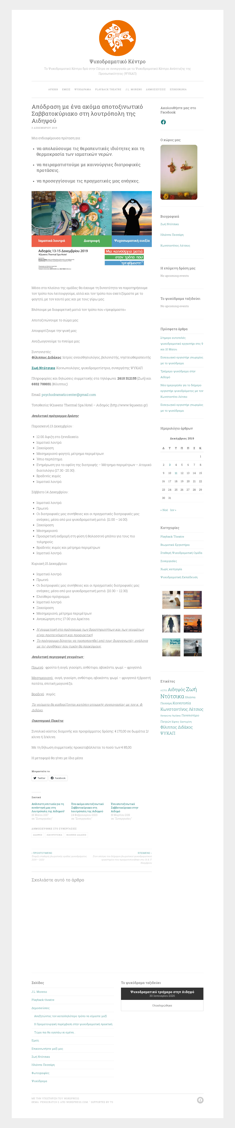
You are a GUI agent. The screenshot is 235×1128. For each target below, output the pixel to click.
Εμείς (66, 89)
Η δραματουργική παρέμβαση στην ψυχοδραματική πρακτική (73, 1024)
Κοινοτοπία (182, 703)
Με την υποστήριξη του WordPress (55, 1098)
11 (176, 473)
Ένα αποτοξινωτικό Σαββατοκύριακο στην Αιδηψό (124, 807)
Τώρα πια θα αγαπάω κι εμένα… (54, 1032)
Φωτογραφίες (40, 1073)
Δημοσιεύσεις (156, 89)
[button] (92, 233)
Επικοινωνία (178, 89)
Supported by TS (101, 1102)
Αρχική (53, 89)
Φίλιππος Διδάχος (76, 835)
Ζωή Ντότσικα (54, 835)
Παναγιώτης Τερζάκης (170, 715)
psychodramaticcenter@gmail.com (69, 394)
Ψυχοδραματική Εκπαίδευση (179, 577)
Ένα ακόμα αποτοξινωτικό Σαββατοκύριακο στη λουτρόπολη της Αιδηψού (87, 807)
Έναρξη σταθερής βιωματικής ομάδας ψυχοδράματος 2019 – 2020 (59, 856)
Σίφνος (175, 721)
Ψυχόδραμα (83, 89)
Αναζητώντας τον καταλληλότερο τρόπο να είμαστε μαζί (70, 1016)
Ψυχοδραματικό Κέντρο (117, 61)
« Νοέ (164, 510)
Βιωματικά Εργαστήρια (175, 545)
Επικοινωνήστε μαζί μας (47, 1048)
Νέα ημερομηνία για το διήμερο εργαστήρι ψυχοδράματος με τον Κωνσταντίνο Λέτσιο (181, 390)
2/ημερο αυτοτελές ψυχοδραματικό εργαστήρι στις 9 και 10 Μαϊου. (181, 343)
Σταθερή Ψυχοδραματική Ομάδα (181, 553)
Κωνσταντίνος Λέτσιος (175, 245)
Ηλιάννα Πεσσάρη (172, 234)
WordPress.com (77, 1102)
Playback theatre (108, 89)
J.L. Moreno (133, 89)
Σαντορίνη (186, 721)
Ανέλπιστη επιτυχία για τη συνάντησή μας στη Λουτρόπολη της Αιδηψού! (48, 807)
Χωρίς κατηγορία (171, 569)
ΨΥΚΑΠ (167, 733)
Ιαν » (173, 510)
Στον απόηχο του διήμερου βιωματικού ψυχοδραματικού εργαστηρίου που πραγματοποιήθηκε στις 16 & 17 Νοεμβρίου (122, 857)
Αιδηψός (37, 835)
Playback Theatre (172, 536)
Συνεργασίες (68, 828)
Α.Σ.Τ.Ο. (163, 690)
